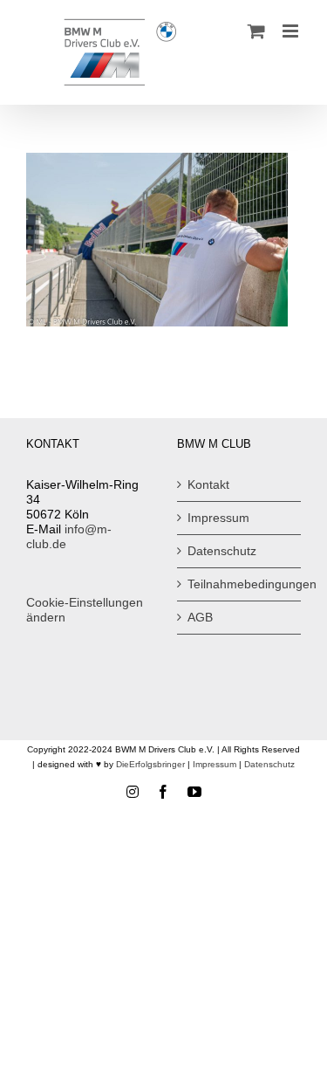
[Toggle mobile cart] (256, 31)
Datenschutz (221, 551)
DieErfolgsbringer (150, 764)
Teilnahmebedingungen (240, 584)
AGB (200, 617)
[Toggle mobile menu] (292, 31)
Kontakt (208, 484)
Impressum (218, 518)
